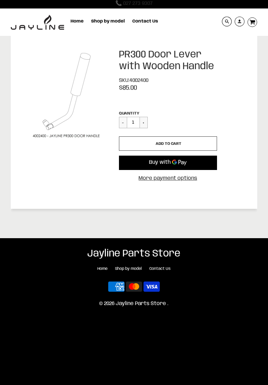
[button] (168, 143)
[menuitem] (77, 21)
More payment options (168, 178)
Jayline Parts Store (133, 254)
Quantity (129, 113)
